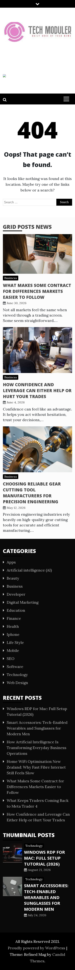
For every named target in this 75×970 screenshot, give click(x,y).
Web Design (17, 682)
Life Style (15, 642)
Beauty (13, 578)
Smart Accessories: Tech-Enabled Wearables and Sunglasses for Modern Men (37, 728)
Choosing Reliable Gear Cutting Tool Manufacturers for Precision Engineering (32, 492)
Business (10, 278)
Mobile (13, 650)
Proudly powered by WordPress (37, 948)
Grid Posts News (27, 226)
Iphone (13, 634)
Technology (17, 674)
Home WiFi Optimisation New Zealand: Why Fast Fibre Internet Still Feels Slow (36, 767)
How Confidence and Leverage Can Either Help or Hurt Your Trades (37, 390)
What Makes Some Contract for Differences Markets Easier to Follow (37, 291)
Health (13, 626)
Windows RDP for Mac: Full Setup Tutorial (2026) (44, 858)
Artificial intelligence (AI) (29, 570)
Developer (16, 594)
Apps (11, 562)
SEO (10, 658)
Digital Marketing (22, 602)
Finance (14, 618)
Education (16, 610)
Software (15, 666)
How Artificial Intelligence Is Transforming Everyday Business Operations (36, 748)
